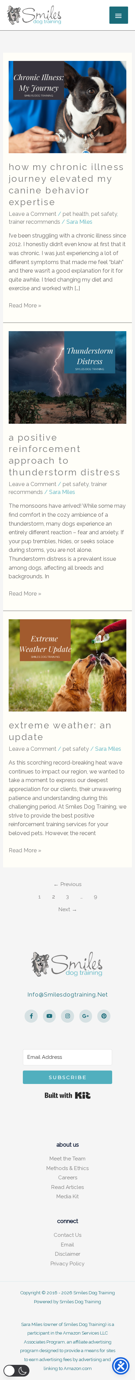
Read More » (25, 305)
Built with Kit (68, 1095)
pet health (76, 214)
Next (67, 909)
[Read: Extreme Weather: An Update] (68, 665)
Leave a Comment (32, 214)
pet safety (104, 214)
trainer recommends (34, 222)
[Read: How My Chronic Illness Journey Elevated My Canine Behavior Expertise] (68, 106)
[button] (16, 1371)
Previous (67, 884)
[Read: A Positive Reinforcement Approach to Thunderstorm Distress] (68, 377)
